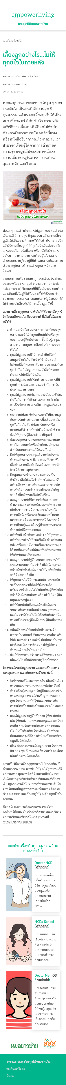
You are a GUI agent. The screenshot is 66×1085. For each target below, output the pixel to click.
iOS (54, 975)
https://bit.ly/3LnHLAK (17, 822)
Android (43, 980)
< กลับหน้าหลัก (13, 40)
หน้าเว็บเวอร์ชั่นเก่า (15, 1069)
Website (42, 867)
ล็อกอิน (10, 1076)
